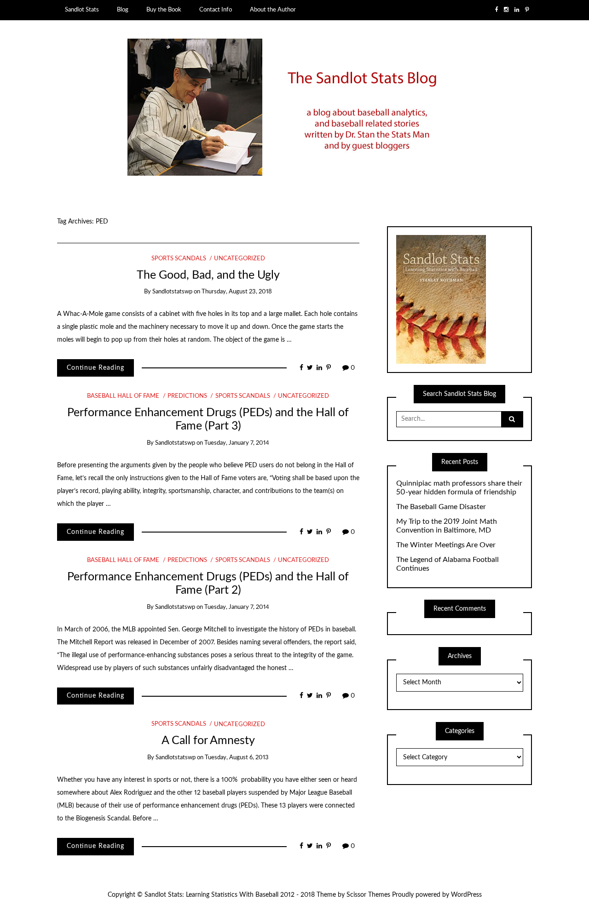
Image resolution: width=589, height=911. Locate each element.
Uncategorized (239, 259)
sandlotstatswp (172, 292)
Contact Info (215, 9)
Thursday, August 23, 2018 (237, 292)
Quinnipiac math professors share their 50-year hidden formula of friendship (459, 488)
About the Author (273, 9)
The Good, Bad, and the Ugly (208, 275)
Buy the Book (163, 9)
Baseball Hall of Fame (123, 396)
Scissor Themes (368, 895)
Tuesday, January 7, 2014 (236, 443)
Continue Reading (95, 368)
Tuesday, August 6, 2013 (237, 758)
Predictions (187, 396)
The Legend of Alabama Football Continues (447, 564)
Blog (122, 9)
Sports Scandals (178, 259)
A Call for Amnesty (208, 740)
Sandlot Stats (82, 9)
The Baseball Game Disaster (441, 506)
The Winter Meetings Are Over (446, 545)
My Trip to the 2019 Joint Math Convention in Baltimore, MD (446, 526)
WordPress (466, 895)
